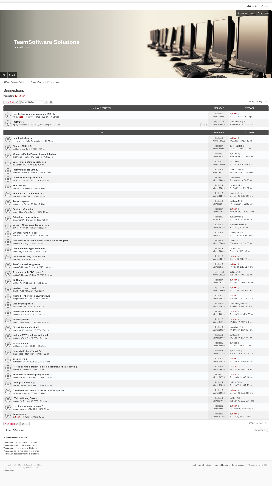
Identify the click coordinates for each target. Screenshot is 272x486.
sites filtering (20, 359)
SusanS (18, 307)
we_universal (12, 468)
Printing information (23, 209)
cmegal (18, 204)
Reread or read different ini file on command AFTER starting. (45, 366)
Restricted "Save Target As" (27, 351)
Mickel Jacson (238, 225)
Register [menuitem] (254, 6)
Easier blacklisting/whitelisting (29, 162)
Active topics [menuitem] (263, 13)
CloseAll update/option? (26, 327)
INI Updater (19, 280)
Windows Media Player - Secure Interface (35, 154)
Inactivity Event (21, 319)
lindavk (235, 272)
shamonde (236, 169)
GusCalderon (21, 267)
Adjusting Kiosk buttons (26, 217)
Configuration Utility (24, 382)
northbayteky (237, 122)
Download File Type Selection (29, 248)
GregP (18, 228)
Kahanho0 (236, 217)
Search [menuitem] (12, 75)
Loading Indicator (22, 138)
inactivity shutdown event (27, 311)
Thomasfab (237, 146)
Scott (22, 96)
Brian (17, 259)
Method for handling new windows (31, 296)
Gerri (17, 149)
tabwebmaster (21, 173)
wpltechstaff (24, 141)
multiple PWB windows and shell (30, 335)
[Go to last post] (239, 113)
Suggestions (13, 90)
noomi (235, 177)
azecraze (19, 236)
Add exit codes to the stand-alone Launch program (40, 240)
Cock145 (236, 201)
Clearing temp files (23, 303)
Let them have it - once (25, 232)
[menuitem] (6, 470)
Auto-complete (21, 201)
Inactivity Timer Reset (24, 288)
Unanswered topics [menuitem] (246, 13)
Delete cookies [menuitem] (238, 465)
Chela (17, 196)
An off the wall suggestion (27, 264)
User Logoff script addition (27, 177)
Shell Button (19, 185)
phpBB (15, 465)
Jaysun (18, 393)
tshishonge (20, 362)
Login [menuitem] (266, 6)
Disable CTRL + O (22, 146)
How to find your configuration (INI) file (34, 114)
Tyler (17, 96)
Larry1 (235, 154)
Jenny (235, 248)
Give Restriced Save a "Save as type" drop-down (39, 390)
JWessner (19, 180)
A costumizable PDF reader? (28, 272)
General (56, 117)
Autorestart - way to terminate (29, 256)
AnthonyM (19, 220)
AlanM (18, 165)
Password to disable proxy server (31, 374)
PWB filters (19, 122)
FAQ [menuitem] (4, 75)
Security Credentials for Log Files (31, 225)
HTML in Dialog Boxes (25, 398)
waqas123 (236, 232)
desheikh (236, 193)
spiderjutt (236, 185)
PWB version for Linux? (25, 169)
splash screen (20, 343)
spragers (19, 299)
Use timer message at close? (28, 406)
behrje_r (19, 251)
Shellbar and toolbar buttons (28, 193)
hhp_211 (236, 382)
